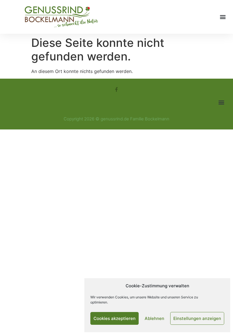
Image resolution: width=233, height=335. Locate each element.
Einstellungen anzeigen (197, 318)
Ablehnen (154, 318)
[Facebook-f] (116, 89)
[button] (222, 17)
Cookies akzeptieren (114, 318)
